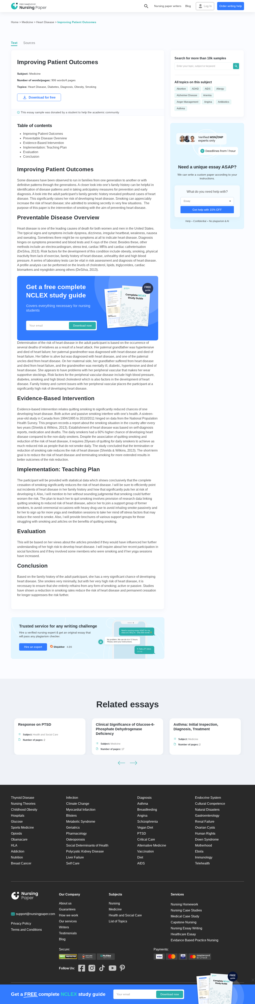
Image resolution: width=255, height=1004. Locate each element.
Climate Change (77, 803)
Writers (64, 927)
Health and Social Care (45, 734)
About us (65, 903)
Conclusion (31, 156)
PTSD (141, 833)
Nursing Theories (23, 803)
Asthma (181, 108)
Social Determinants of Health (87, 845)
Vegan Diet (145, 827)
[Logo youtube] (110, 968)
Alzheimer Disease (187, 95)
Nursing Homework (184, 904)
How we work (68, 915)
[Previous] (122, 763)
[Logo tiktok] (100, 968)
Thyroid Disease (22, 797)
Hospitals (17, 815)
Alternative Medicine (151, 845)
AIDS (207, 88)
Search (236, 66)
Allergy (220, 88)
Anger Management (187, 102)
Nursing (114, 903)
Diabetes (53, 86)
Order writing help (230, 6)
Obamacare (19, 839)
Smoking (90, 86)
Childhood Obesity (24, 809)
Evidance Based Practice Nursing (194, 940)
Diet (140, 857)
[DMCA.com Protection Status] (68, 956)
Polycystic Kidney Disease (85, 851)
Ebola (199, 851)
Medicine (35, 73)
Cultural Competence (210, 803)
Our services (68, 921)
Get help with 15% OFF (207, 209)
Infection (72, 797)
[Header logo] (29, 6)
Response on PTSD (34, 724)
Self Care (72, 863)
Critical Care (146, 839)
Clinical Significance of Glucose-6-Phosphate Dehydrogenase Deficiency (125, 729)
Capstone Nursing (183, 922)
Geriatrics (73, 827)
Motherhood (203, 845)
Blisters (71, 815)
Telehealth (202, 863)
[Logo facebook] (80, 968)
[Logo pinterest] (120, 968)
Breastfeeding (147, 809)
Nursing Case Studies (186, 910)
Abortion (181, 88)
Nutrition (17, 857)
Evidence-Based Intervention (43, 143)
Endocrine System (208, 797)
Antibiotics (223, 102)
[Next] (133, 763)
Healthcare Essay (183, 934)
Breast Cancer (21, 863)
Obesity (79, 86)
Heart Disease (37, 86)
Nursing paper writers (167, 6)
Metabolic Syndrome (80, 821)
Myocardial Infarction (80, 809)
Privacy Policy (21, 923)
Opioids (16, 833)
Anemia (207, 95)
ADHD (195, 88)
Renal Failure (204, 821)
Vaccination (145, 851)
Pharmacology (76, 833)
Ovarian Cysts (205, 827)
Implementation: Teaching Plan (45, 147)
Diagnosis (66, 86)
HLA (14, 845)
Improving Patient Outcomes (43, 133)
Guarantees (67, 909)
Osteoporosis (75, 839)
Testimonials (68, 933)
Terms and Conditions (26, 929)
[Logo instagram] (90, 968)
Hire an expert (33, 646)
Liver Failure (75, 857)
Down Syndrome (207, 839)
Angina (208, 102)
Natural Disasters (207, 809)
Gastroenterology (207, 815)
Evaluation (30, 152)
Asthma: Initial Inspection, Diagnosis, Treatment (196, 726)
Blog (188, 6)
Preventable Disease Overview (45, 138)
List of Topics (118, 921)
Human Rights (205, 833)
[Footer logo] (24, 897)
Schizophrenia (147, 821)
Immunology (203, 857)
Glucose (17, 821)
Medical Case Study (185, 916)
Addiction (17, 851)
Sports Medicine (22, 827)
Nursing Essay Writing (186, 928)
